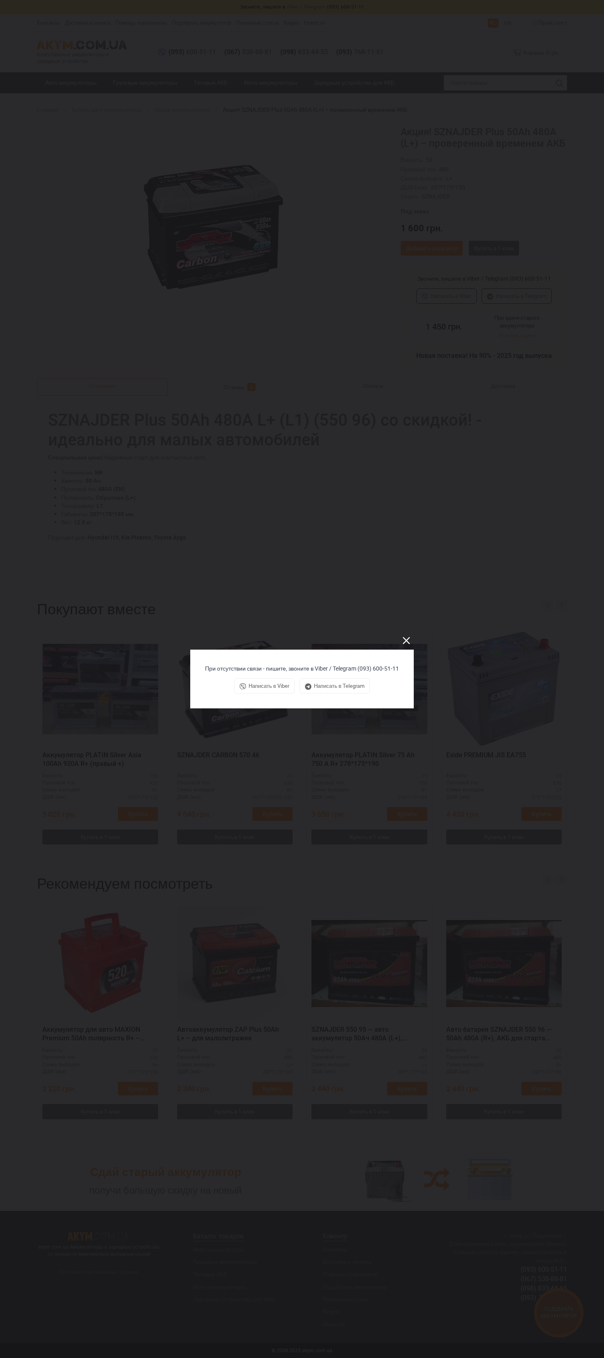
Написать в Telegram (339, 685)
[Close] (406, 640)
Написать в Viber (269, 685)
